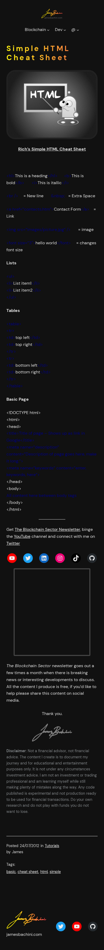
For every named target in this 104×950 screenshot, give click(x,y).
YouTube (22, 536)
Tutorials (52, 845)
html (44, 871)
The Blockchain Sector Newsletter (47, 529)
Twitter (13, 543)
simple (55, 871)
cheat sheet (28, 871)
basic (11, 871)
